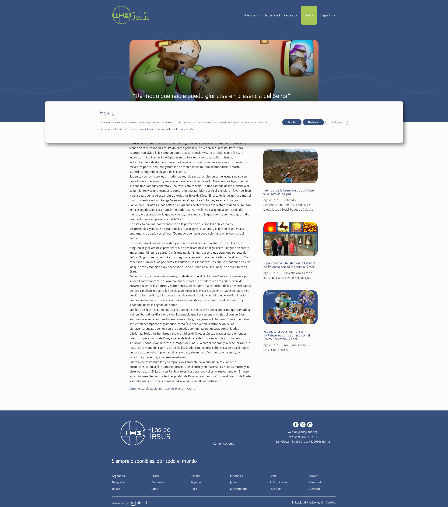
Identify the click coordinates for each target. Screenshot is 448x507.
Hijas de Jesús (301, 205)
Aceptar (292, 122)
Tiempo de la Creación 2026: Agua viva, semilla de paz (288, 192)
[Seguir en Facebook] (296, 424)
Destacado (289, 200)
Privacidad (299, 502)
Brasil (285, 345)
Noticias (276, 278)
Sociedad (288, 278)
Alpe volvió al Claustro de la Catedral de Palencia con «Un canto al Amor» (290, 265)
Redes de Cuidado (301, 209)
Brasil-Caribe (298, 345)
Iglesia (267, 209)
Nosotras (250, 15)
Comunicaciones (224, 443)
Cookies (331, 502)
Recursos (290, 15)
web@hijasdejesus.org (302, 432)
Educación (269, 350)
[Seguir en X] (303, 424)
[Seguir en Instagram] (310, 424)
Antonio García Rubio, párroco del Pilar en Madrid (162, 389)
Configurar (336, 122)
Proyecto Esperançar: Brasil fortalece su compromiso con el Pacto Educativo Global (286, 335)
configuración (186, 129)
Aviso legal (316, 502)
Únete (308, 15)
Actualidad (272, 15)
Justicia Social (280, 209)
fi (291, 205)
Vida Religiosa (303, 278)
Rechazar (313, 122)
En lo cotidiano (291, 273)
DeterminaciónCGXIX (276, 205)
